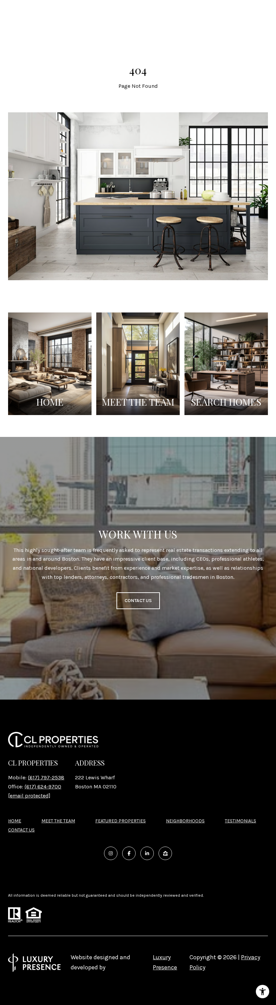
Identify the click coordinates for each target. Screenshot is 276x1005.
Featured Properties (120, 821)
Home (14, 821)
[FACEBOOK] (129, 853)
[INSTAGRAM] (110, 853)
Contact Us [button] (138, 600)
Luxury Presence (165, 962)
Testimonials (240, 821)
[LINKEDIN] (147, 853)
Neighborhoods (185, 821)
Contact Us (21, 830)
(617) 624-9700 (43, 786)
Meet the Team (58, 821)
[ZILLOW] (165, 853)
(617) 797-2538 (46, 777)
